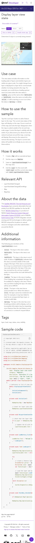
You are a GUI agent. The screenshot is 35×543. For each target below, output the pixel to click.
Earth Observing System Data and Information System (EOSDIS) (14, 214)
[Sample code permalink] (25, 329)
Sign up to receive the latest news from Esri (17, 530)
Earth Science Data (7, 217)
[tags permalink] (10, 318)
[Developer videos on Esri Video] (22, 535)
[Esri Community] (5, 535)
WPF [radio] (20, 29)
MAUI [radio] (8, 29)
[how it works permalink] (24, 151)
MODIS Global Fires (12, 211)
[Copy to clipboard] (30, 338)
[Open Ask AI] (22, 3)
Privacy (6, 527)
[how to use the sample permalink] (15, 114)
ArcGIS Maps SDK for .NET (12, 8)
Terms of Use (26, 527)
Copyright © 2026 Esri (11, 524)
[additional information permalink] (22, 239)
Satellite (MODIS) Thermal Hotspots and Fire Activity (15, 205)
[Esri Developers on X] (17, 535)
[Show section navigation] (31, 8)
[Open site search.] (27, 3)
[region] (17, 422)
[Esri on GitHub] (11, 535)
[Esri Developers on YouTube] (28, 535)
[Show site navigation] (31, 3)
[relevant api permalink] (23, 179)
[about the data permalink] (27, 199)
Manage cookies (15, 527)
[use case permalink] (17, 74)
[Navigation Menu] (31, 539)
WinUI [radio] (14, 29)
